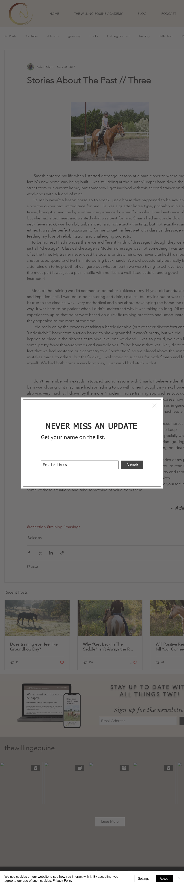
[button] (154, 405)
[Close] (178, 878)
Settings (143, 878)
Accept (164, 878)
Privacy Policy (62, 880)
